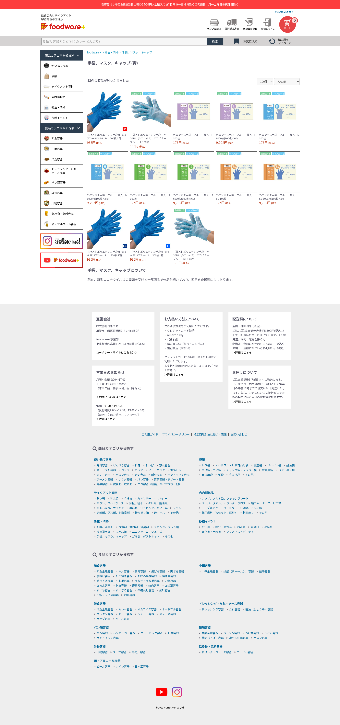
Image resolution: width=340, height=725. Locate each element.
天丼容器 (140, 571)
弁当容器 (102, 465)
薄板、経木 (136, 503)
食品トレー (177, 470)
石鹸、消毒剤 (105, 527)
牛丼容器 (123, 571)
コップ (125, 470)
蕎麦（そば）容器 (213, 638)
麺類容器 (205, 627)
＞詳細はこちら (105, 419)
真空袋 (258, 465)
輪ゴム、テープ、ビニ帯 (266, 503)
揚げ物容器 (158, 571)
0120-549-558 (113, 406)
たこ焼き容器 (124, 576)
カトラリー (144, 498)
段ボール (159, 513)
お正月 (206, 527)
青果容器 (102, 484)
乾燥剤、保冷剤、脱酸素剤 (113, 513)
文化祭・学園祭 (211, 532)
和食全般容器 (105, 571)
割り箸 (101, 498)
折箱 (137, 465)
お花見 (241, 527)
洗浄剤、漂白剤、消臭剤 (133, 527)
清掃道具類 (103, 532)
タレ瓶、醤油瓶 (157, 503)
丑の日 (255, 527)
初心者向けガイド (286, 12)
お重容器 (123, 581)
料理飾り (248, 513)
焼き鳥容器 (169, 576)
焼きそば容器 (105, 581)
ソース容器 (122, 619)
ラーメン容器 (105, 479)
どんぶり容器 (121, 465)
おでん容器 (103, 585)
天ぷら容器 (177, 571)
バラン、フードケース (110, 503)
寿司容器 (140, 475)
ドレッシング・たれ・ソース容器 (221, 603)
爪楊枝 (128, 498)
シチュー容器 (146, 614)
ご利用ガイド (150, 434)
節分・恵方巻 (223, 527)
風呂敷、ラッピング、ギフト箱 (148, 508)
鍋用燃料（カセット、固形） (219, 513)
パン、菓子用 (286, 470)
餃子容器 (264, 571)
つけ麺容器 (252, 633)
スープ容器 (120, 652)
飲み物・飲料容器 (211, 646)
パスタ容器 (122, 475)
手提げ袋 (234, 475)
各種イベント (208, 521)
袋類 (202, 459)
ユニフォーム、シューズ (147, 532)
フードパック (156, 470)
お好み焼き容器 (147, 576)
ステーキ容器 (167, 614)
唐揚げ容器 (103, 576)
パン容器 (143, 479)
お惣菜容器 (171, 585)
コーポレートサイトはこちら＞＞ (117, 352)
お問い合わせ (239, 434)
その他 (249, 475)
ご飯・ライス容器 (108, 595)
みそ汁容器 (139, 652)
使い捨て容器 (103, 459)
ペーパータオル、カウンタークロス (224, 503)
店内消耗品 (206, 493)
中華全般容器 (210, 571)
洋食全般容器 (105, 609)
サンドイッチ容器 (178, 475)
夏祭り (268, 527)
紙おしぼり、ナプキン (110, 508)
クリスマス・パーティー (241, 532)
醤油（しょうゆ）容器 (259, 609)
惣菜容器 (164, 465)
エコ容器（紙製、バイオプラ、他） (160, 484)
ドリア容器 (125, 614)
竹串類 (114, 498)
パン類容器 (101, 627)
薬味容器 (164, 590)
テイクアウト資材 (105, 493)
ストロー (161, 498)
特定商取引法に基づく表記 (210, 434)
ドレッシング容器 (213, 609)
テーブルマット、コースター (219, 508)
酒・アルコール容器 (107, 661)
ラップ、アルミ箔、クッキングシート (225, 498)
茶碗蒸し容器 (146, 590)
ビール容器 (103, 666)
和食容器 (100, 565)
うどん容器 (271, 633)
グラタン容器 (105, 614)
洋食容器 (100, 603)
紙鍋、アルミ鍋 (252, 508)
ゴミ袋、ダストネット (146, 536)
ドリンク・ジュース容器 (217, 652)
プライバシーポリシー (176, 434)
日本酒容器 (142, 666)
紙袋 (221, 475)
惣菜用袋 (267, 470)
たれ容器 (234, 609)
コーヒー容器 (245, 652)
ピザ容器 (173, 633)
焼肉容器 (153, 585)
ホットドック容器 (151, 633)
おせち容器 (103, 590)
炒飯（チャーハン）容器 (239, 571)
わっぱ (150, 465)
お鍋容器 (170, 581)
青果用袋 (207, 475)
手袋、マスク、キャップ (112, 536)
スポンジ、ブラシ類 (166, 527)
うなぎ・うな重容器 (147, 581)
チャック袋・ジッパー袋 (241, 470)
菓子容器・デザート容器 (169, 479)
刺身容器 (156, 475)
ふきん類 (121, 532)
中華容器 (205, 565)
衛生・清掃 (101, 521)
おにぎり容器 (124, 590)
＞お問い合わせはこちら (111, 397)
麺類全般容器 (210, 633)
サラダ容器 (125, 479)
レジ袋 (206, 465)
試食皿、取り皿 (122, 484)
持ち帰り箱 (142, 513)
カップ (139, 470)
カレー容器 (103, 475)
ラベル (177, 508)
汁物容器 (100, 646)
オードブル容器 (106, 470)
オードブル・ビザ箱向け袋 (231, 465)
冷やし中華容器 (238, 638)
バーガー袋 (274, 465)
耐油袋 (290, 465)
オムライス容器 (147, 609)
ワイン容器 (122, 666)
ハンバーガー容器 (124, 633)
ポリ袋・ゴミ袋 (211, 470)
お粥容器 (129, 595)
